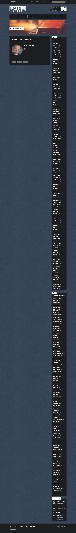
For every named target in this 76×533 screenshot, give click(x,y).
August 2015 (56, 266)
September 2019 (56, 181)
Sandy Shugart (56, 465)
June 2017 (55, 227)
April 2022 (55, 125)
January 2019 (56, 195)
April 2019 (55, 190)
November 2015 (56, 261)
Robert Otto (56, 454)
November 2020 (56, 156)
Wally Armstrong (57, 488)
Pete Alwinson (56, 437)
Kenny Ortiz (56, 405)
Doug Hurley (56, 349)
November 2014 (56, 282)
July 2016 (55, 247)
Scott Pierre (56, 468)
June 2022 (55, 122)
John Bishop (56, 392)
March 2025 (55, 66)
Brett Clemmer (56, 312)
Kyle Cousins (56, 414)
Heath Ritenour (57, 371)
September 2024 (56, 75)
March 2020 (55, 170)
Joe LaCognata (56, 389)
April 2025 (55, 65)
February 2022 (56, 129)
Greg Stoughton (57, 369)
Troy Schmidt (56, 485)
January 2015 (56, 279)
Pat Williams (56, 430)
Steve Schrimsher (57, 477)
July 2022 (55, 120)
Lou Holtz (55, 416)
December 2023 (56, 91)
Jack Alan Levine (57, 373)
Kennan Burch (56, 403)
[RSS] (10, 1)
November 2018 (56, 198)
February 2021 (56, 150)
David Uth (55, 344)
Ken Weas (55, 401)
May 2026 (55, 41)
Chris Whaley (56, 323)
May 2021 (55, 145)
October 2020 (56, 157)
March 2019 (55, 191)
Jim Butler (55, 382)
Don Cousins (56, 348)
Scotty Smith (56, 470)
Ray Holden (56, 447)
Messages (15, 526)
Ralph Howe (56, 442)
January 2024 (56, 90)
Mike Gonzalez (56, 424)
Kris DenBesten (56, 412)
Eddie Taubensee (57, 358)
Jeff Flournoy (56, 376)
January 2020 (56, 174)
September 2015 (56, 265)
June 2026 (55, 40)
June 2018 (55, 207)
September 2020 (56, 159)
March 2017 (55, 232)
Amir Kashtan (56, 298)
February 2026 (56, 47)
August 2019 (56, 182)
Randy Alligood (57, 443)
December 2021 (56, 132)
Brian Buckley (56, 316)
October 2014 (56, 284)
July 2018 (55, 206)
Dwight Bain (56, 357)
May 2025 (55, 63)
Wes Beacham (56, 490)
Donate (48, 1)
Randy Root (56, 445)
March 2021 (55, 149)
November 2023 (56, 93)
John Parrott (56, 396)
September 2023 (56, 97)
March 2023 (55, 107)
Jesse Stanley (56, 380)
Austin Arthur (56, 304)
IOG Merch (38, 1)
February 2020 (56, 172)
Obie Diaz (55, 426)
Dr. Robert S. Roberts (58, 355)
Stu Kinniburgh (56, 479)
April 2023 (55, 106)
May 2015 (55, 272)
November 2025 (56, 52)
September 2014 (56, 286)
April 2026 (55, 43)
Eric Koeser (55, 362)
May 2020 (55, 166)
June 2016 (55, 249)
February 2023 (56, 109)
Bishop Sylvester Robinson (57, 310)
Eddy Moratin (56, 360)
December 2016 (56, 238)
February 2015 (56, 277)
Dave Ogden (56, 333)
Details (13, 61)
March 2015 (55, 275)
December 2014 (56, 281)
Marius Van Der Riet (57, 419)
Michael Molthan (57, 423)
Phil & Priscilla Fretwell (59, 439)
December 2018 (56, 197)
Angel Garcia (56, 302)
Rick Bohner (56, 451)
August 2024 (56, 77)
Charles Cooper (57, 321)
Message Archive (16, 28)
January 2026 (56, 49)
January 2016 (56, 257)
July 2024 (55, 79)
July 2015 (55, 268)
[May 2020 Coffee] (17, 54)
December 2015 (56, 259)
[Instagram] (15, 1)
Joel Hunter (56, 390)
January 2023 (56, 111)
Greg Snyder (56, 367)
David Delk (55, 337)
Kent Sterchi (56, 407)
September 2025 (56, 56)
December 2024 (56, 72)
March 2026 (55, 45)
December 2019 (56, 175)
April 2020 (55, 168)
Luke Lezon (55, 417)
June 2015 (55, 270)
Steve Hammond (57, 476)
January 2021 (56, 152)
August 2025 (56, 57)
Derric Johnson (56, 346)
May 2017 (55, 229)
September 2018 (56, 202)
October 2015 (56, 263)
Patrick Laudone (57, 433)
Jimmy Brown (56, 387)
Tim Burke (55, 481)
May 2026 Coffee (61, 508)
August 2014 (56, 288)
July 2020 (55, 163)
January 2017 (56, 236)
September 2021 (56, 138)
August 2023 (56, 99)
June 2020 (55, 165)
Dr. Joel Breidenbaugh (58, 353)
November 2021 (56, 134)
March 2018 (55, 213)
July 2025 (55, 59)
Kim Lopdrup (56, 410)
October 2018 (56, 200)
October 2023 (56, 95)
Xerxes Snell (56, 493)
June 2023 (55, 102)
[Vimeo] (14, 1)
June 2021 (55, 143)
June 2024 (55, 81)
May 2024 (55, 82)
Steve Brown (56, 474)
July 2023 (55, 100)
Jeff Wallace (56, 378)
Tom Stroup (56, 483)
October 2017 (56, 220)
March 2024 (55, 86)
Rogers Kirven (56, 456)
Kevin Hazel (56, 408)
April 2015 (55, 273)
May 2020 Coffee (29, 45)
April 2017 (55, 231)
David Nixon (56, 341)
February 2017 (56, 234)
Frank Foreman (56, 364)
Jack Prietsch (38, 48)
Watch (20, 61)
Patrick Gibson (56, 432)
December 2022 (56, 113)
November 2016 (56, 240)
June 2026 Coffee (61, 501)
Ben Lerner (55, 305)
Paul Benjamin (56, 435)
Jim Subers (55, 385)
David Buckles (56, 335)
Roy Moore (55, 461)
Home (29, 1)
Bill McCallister (57, 307)
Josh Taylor (56, 399)
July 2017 (55, 225)
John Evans (55, 394)
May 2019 (55, 188)
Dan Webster (56, 332)
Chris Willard (56, 324)
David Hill (55, 339)
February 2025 (56, 68)
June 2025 (55, 61)
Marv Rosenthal (57, 421)
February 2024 (56, 88)
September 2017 (56, 222)
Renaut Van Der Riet (57, 449)
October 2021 (56, 136)
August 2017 (56, 224)
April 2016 (55, 252)
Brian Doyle (56, 317)
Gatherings (33, 1)
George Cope (56, 365)
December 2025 (56, 50)
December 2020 (56, 154)
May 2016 (55, 250)
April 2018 (55, 211)
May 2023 (55, 104)
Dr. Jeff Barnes (56, 351)
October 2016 (56, 241)
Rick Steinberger (57, 452)
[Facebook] (12, 1)
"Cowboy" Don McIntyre (59, 295)
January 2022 (56, 131)
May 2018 (55, 209)
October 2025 (56, 54)
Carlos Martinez (57, 319)
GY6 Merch (44, 1)
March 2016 (55, 254)
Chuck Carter (56, 326)
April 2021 (55, 147)
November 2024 (56, 74)
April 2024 (55, 84)
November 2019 (56, 177)
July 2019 (55, 184)
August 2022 (56, 118)
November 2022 (56, 115)
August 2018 (56, 204)
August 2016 (56, 245)
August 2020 (56, 161)
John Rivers (55, 398)
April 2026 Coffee (61, 515)
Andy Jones (55, 300)
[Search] (65, 1)
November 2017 (56, 218)
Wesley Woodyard (57, 492)
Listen (26, 61)
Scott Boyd (56, 467)
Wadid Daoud (56, 486)
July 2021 (55, 141)
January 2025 (56, 70)
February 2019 (56, 193)
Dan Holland (56, 330)
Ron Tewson (56, 458)
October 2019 (56, 179)
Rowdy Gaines (56, 459)
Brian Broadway (57, 314)
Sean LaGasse (56, 472)
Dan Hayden (56, 328)
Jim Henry (55, 383)
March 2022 (55, 127)
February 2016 (56, 256)
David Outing (56, 342)
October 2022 (56, 116)
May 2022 (55, 124)
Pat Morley (56, 428)
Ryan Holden (56, 463)
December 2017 (56, 216)
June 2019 (55, 186)
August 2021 (56, 140)
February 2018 (56, 215)
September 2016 (56, 243)
